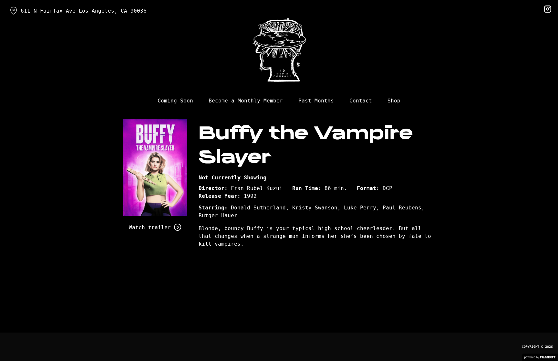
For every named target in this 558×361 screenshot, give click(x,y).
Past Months (316, 101)
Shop (394, 101)
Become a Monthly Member (246, 101)
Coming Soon (175, 101)
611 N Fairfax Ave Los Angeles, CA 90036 (84, 11)
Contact (360, 101)
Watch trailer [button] (150, 227)
